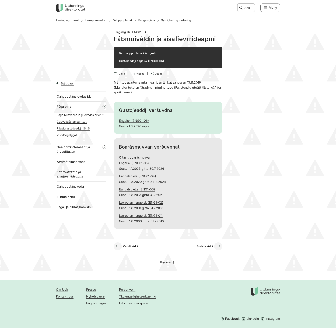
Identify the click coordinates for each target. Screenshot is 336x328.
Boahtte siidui (205, 246)
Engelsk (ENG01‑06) (134, 120)
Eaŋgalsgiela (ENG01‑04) (137, 176)
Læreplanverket (96, 20)
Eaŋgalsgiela (146, 20)
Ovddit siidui (130, 246)
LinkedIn (252, 318)
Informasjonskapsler (133, 303)
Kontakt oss (65, 296)
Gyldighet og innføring (176, 20)
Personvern (127, 289)
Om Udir (62, 289)
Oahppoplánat (122, 20)
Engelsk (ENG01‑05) (134, 163)
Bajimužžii (166, 262)
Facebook (232, 318)
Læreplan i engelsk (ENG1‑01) (141, 215)
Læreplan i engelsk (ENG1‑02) (141, 202)
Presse (91, 289)
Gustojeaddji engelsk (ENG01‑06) (141, 61)
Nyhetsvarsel (95, 296)
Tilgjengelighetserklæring (137, 296)
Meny (273, 7)
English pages (96, 303)
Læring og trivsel (67, 20)
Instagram (272, 318)
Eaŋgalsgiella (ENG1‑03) (137, 189)
